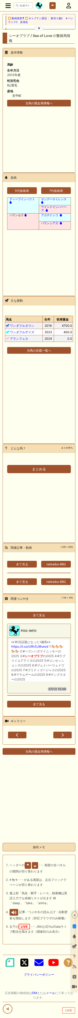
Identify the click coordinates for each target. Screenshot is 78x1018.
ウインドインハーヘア (54, 208)
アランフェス (19, 338)
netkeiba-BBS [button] (56, 564)
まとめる (39, 469)
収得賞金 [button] (63, 319)
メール (50, 993)
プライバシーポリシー (39, 974)
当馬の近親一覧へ (39, 350)
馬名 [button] (9, 319)
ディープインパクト (22, 199)
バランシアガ (49, 223)
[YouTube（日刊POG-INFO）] (53, 962)
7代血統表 (56, 190)
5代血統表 (22, 190)
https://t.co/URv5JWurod (29, 646)
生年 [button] (47, 319)
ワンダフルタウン (22, 325)
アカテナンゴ (49, 215)
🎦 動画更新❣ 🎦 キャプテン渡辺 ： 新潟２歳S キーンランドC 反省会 (40, 20)
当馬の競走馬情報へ (39, 103)
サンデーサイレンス (54, 199)
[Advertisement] (39, 137)
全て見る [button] (22, 564)
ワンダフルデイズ (22, 332)
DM (34, 993)
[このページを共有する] (7, 1009)
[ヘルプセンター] (68, 962)
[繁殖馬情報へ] (46, 210)
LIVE (68, 1010)
